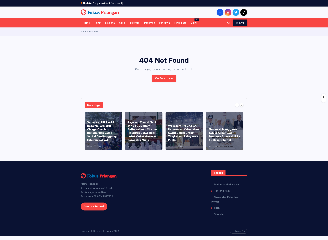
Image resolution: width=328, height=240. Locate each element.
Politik (97, 22)
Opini (194, 21)
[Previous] (237, 105)
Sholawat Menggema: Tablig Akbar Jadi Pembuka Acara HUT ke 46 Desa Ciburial (224, 135)
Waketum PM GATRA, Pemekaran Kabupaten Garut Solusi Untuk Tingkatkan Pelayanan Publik (183, 133)
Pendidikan (180, 22)
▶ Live (240, 22)
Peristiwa (164, 22)
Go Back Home (164, 78)
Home (86, 22)
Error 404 (93, 31)
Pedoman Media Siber (226, 184)
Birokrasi (135, 22)
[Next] (241, 105)
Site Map (219, 214)
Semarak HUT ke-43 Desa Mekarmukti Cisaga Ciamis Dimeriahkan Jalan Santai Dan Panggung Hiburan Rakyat (101, 131)
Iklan (217, 207)
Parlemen (149, 22)
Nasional (110, 22)
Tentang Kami (222, 190)
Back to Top (240, 231)
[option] (103, 131)
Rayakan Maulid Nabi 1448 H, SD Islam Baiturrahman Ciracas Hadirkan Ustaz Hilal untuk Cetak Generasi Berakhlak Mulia (142, 131)
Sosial (122, 22)
